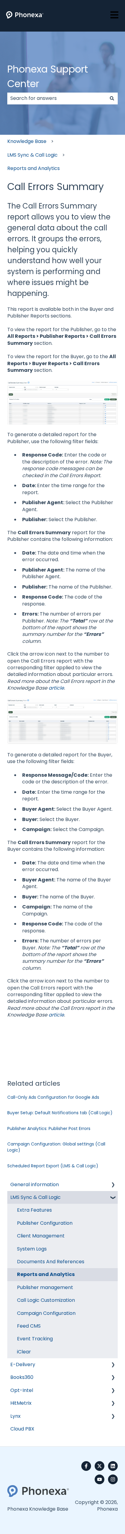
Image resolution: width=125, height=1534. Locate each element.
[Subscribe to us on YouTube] (99, 1479)
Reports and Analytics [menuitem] (46, 1274)
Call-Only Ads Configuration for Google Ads (53, 1097)
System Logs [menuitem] (32, 1248)
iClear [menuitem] (24, 1351)
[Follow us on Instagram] (113, 1479)
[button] (113, 1185)
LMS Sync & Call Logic (32, 154)
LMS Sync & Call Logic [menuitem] (35, 1197)
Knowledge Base (26, 141)
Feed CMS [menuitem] (29, 1325)
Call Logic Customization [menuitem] (46, 1300)
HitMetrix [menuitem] (21, 1403)
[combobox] (56, 98)
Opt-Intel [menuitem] (21, 1390)
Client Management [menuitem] (41, 1235)
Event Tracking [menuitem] (35, 1338)
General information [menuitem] (34, 1184)
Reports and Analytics (33, 168)
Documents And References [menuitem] (50, 1261)
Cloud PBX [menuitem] (22, 1428)
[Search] (112, 98)
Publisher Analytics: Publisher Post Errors (48, 1128)
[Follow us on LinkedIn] (113, 1466)
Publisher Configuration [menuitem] (45, 1223)
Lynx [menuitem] (15, 1416)
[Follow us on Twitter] (99, 1466)
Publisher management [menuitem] (45, 1287)
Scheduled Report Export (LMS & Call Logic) (52, 1166)
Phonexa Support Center (47, 76)
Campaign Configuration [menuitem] (46, 1313)
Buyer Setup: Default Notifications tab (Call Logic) (60, 1113)
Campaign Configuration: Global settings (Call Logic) (56, 1147)
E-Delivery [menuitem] (22, 1364)
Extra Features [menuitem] (34, 1209)
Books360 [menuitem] (21, 1377)
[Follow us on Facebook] (86, 1466)
